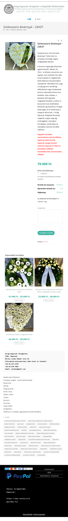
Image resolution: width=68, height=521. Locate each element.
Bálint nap (20, 424)
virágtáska (8, 452)
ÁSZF (49, 472)
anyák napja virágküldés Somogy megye (40, 421)
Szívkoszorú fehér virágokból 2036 (19, 334)
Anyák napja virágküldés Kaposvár (15, 421)
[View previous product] (58, 40)
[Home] (4, 30)
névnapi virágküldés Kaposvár (25, 433)
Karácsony (33, 427)
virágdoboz (8, 446)
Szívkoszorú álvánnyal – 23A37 (18, 30)
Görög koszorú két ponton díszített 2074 (19, 290)
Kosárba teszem (46, 233)
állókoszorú (41, 455)
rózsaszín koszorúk (34, 436)
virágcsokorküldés (49, 442)
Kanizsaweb (39, 514)
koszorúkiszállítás (35, 430)
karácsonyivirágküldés (12, 430)
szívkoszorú (22, 439)
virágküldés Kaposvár (11, 449)
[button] (32, 44)
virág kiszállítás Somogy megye (50, 446)
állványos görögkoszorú (12, 455)
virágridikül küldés (56, 449)
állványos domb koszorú (51, 452)
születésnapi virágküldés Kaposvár (39, 439)
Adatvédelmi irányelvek (49, 476)
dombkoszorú (30, 424)
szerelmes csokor (10, 439)
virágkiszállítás (33, 446)
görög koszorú (22, 427)
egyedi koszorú (42, 424)
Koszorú (45, 241)
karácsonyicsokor (44, 427)
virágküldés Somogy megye (29, 449)
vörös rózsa (17, 452)
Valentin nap (24, 442)
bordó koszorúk (10, 424)
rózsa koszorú (20, 436)
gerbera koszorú (10, 427)
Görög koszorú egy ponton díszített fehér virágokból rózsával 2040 (48, 290)
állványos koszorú (29, 455)
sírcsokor (55, 439)
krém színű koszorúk (50, 430)
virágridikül (43, 449)
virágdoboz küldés (20, 446)
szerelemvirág (47, 436)
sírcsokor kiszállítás (11, 442)
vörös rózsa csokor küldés (32, 452)
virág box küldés (36, 442)
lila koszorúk (9, 433)
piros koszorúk (9, 436)
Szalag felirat (41, 208)
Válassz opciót (19, 300)
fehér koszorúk (54, 424)
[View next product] (61, 40)
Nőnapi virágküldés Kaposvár (45, 433)
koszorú (24, 430)
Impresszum (49, 469)
